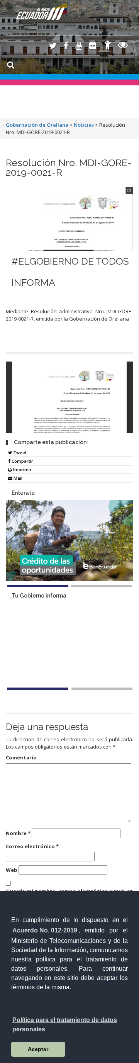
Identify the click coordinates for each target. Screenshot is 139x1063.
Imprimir (22, 469)
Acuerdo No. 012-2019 (44, 930)
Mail (17, 478)
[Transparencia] (123, 46)
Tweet (19, 452)
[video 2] (101, 689)
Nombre (18, 833)
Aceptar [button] (38, 1049)
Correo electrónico (32, 846)
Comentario (21, 757)
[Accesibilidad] (107, 46)
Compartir (21, 461)
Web (11, 869)
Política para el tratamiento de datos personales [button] (64, 1024)
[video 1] (37, 689)
